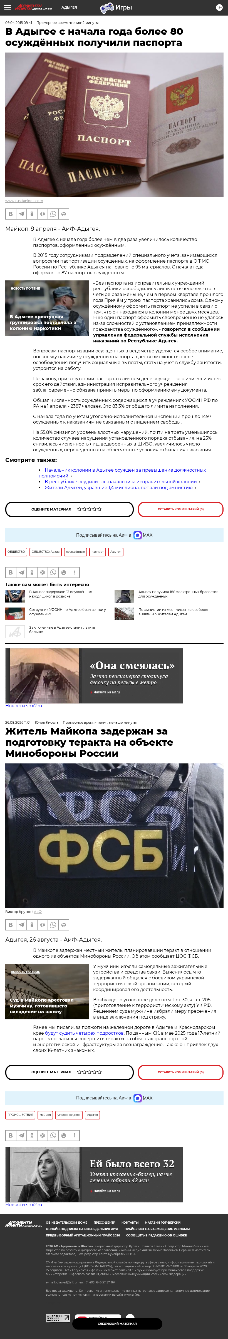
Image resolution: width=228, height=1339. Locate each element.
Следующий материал (117, 1324)
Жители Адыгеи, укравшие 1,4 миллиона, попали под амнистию (119, 487)
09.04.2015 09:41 (18, 23)
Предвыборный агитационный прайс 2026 (83, 1235)
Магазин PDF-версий (162, 1222)
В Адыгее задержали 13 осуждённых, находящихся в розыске (61, 594)
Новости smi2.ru (23, 705)
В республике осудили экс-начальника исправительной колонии (121, 481)
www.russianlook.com (24, 201)
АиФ (38, 912)
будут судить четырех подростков (84, 1033)
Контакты (130, 1222)
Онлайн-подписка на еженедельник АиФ (82, 1229)
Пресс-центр (104, 1222)
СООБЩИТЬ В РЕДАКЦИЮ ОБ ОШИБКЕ (156, 1235)
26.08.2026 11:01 (18, 722)
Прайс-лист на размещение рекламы (157, 1229)
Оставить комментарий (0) (181, 509)
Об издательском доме (66, 1222)
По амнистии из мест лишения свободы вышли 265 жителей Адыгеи (173, 612)
